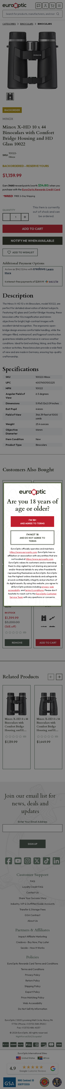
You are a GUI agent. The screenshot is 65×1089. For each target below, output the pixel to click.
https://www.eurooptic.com (23, 552)
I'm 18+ (32, 521)
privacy (45, 586)
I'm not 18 (32, 537)
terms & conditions (34, 590)
